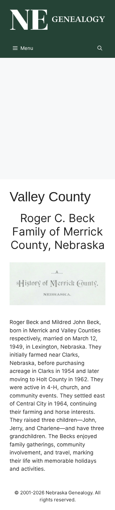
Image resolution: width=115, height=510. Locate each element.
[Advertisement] (57, 118)
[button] (100, 48)
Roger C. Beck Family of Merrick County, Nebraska (58, 231)
